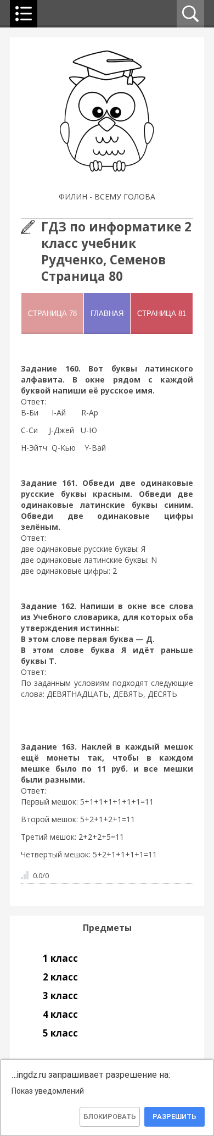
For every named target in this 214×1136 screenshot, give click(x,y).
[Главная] (107, 183)
